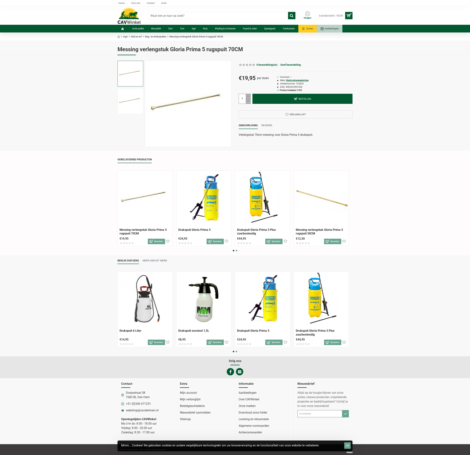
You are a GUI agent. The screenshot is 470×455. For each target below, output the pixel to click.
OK (347, 445)
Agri (125, 36)
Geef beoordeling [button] (290, 64)
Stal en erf (136, 36)
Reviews (266, 125)
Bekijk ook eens (128, 260)
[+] (248, 96)
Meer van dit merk (155, 260)
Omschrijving (248, 125)
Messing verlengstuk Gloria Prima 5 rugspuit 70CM (143, 231)
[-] (248, 101)
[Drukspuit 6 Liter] (145, 299)
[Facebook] (230, 371)
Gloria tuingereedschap (297, 80)
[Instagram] (239, 371)
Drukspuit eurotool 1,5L (193, 330)
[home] (119, 36)
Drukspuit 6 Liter (130, 330)
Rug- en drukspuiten (155, 36)
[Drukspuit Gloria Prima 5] (203, 198)
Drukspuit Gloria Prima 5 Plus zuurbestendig (256, 231)
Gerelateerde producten (135, 159)
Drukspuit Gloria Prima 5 (194, 230)
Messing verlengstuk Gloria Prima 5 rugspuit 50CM (319, 231)
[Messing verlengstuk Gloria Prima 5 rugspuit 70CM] (145, 198)
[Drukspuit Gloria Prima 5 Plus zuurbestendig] (262, 198)
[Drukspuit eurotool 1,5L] (203, 299)
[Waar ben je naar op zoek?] (291, 15)
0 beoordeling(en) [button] (266, 64)
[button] (131, 64)
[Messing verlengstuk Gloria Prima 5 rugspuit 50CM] (321, 198)
